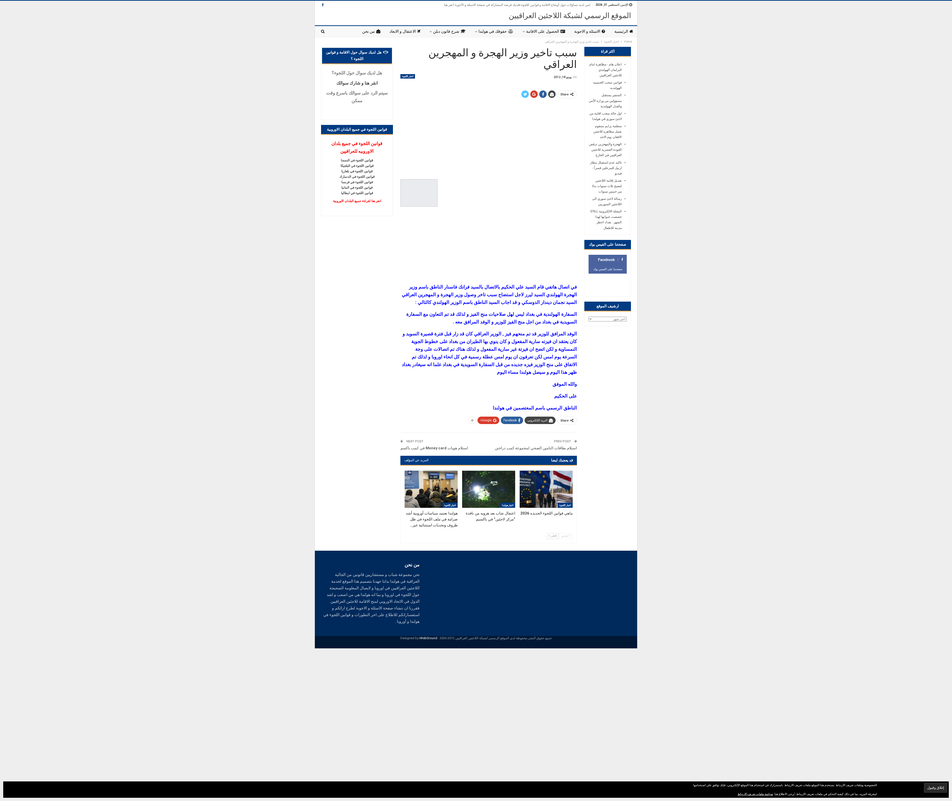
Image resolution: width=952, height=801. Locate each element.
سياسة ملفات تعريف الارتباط (755, 794)
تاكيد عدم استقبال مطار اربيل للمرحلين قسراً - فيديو (606, 168)
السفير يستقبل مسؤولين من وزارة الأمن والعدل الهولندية (605, 100)
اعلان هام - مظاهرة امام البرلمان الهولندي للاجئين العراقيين (605, 69)
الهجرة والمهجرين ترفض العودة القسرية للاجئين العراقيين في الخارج (605, 149)
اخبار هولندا (507, 505)
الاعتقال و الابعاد (402, 31)
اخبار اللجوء (408, 76)
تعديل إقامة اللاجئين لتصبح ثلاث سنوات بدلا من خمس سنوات (607, 186)
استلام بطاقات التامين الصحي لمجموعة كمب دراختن (536, 448)
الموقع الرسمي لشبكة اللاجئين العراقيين (570, 15)
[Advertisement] (488, 139)
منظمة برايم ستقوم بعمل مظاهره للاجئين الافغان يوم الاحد (607, 131)
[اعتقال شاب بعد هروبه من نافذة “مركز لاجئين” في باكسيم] (488, 489)
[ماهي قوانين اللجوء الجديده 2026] (546, 489)
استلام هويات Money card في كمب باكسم (434, 448)
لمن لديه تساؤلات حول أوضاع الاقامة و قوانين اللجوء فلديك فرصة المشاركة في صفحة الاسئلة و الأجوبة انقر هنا (517, 5)
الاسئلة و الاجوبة (587, 31)
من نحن (368, 31)
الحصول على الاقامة (542, 31)
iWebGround (428, 638)
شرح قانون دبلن (446, 31)
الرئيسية (621, 31)
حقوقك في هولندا (492, 31)
